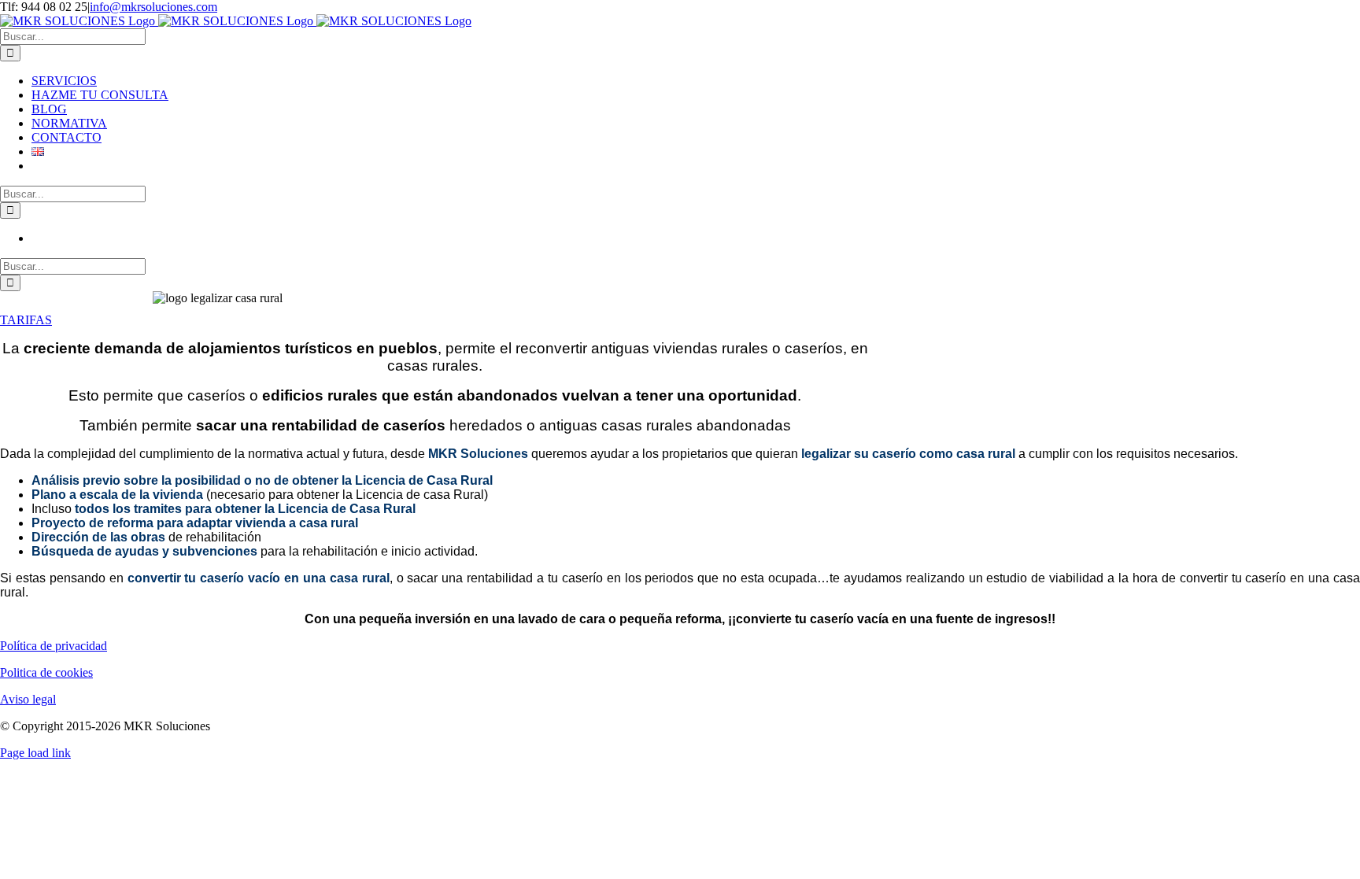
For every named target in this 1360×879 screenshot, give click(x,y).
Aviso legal (28, 699)
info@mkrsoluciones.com (153, 6)
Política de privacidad (53, 645)
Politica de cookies (46, 672)
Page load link (35, 752)
